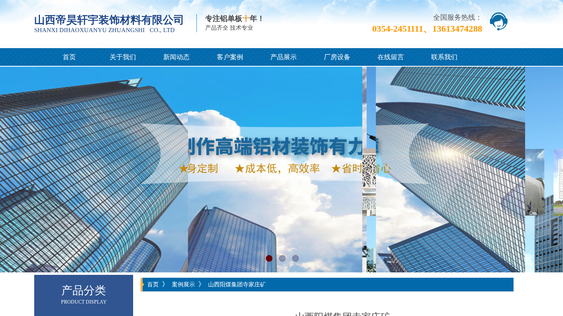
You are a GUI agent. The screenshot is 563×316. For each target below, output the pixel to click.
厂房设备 (337, 56)
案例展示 (183, 284)
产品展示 (283, 56)
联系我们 (444, 56)
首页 (69, 56)
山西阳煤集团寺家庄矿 (237, 284)
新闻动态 (176, 56)
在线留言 (391, 56)
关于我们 (123, 56)
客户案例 (230, 56)
